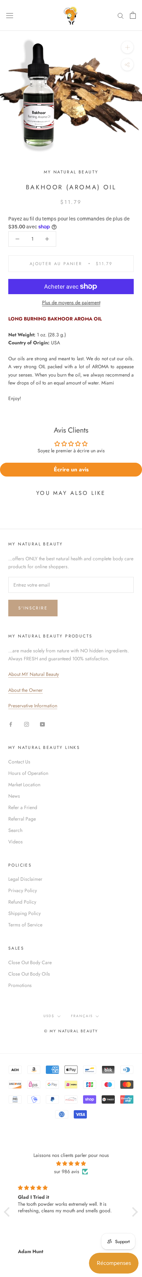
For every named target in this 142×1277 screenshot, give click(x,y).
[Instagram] (26, 724)
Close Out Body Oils (29, 973)
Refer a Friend (22, 807)
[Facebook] (10, 724)
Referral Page (22, 818)
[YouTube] (42, 724)
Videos (15, 841)
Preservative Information (32, 705)
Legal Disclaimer (25, 879)
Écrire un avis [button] (71, 469)
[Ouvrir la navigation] (9, 15)
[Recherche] (121, 15)
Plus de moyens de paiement (71, 302)
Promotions (20, 985)
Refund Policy (22, 901)
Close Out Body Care (30, 962)
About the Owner (25, 690)
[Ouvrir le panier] (133, 15)
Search (15, 830)
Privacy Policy (22, 890)
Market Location (24, 784)
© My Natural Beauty (71, 1031)
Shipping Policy (24, 913)
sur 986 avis (66, 1171)
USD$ (48, 1015)
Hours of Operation (28, 773)
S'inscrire (33, 608)
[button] (8, 1211)
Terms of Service (25, 924)
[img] (71, 1163)
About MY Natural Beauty (33, 674)
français (82, 1015)
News (14, 796)
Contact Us (19, 761)
